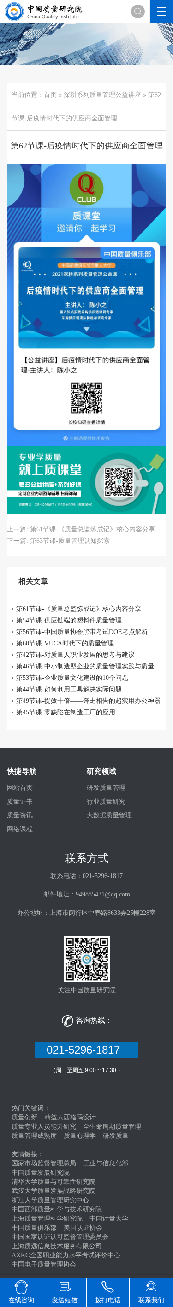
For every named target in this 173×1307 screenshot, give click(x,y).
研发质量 (116, 1135)
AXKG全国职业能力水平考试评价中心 (66, 1255)
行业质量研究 (106, 801)
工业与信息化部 (105, 1163)
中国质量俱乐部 (34, 1227)
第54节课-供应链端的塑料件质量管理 (69, 620)
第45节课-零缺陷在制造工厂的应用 (65, 712)
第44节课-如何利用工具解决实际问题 (69, 689)
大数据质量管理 (109, 815)
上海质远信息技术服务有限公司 (57, 1246)
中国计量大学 (108, 1218)
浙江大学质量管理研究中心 (50, 1200)
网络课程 (20, 829)
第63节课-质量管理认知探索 (70, 540)
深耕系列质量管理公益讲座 (102, 94)
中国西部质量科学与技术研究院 (57, 1209)
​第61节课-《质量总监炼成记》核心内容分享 (92, 529)
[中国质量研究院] (45, 10)
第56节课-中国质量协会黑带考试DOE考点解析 (82, 631)
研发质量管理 (106, 787)
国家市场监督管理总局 (44, 1163)
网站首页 (20, 787)
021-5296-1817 (86, 1050)
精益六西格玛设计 (70, 1117)
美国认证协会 (83, 1227)
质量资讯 (20, 815)
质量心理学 (80, 1135)
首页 (50, 94)
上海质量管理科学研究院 (47, 1218)
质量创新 (24, 1117)
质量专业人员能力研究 (44, 1126)
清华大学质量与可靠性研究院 (53, 1181)
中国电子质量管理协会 (44, 1264)
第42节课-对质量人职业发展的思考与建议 (75, 654)
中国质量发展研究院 (41, 1172)
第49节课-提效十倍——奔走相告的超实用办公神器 (88, 700)
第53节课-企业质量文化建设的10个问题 (72, 677)
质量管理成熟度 (34, 1135)
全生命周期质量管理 (112, 1126)
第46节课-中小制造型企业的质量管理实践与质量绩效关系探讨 (88, 666)
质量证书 (20, 801)
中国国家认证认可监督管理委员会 (60, 1236)
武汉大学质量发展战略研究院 (53, 1190)
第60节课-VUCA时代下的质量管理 (65, 643)
